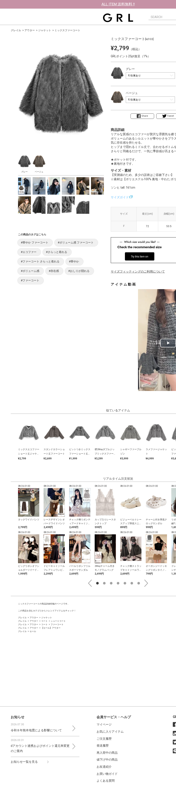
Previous (90, 583)
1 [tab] (97, 583)
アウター (29, 30)
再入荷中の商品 (107, 752)
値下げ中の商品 (107, 759)
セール (33, 631)
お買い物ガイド (107, 773)
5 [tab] (125, 583)
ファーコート (57, 624)
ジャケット (44, 30)
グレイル (16, 30)
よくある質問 (106, 780)
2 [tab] (104, 583)
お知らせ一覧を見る (24, 761)
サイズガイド (120, 197)
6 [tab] (131, 583)
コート (44, 621)
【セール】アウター (51, 628)
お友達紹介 (104, 766)
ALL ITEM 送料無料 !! (118, 4)
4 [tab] (118, 583)
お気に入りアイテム (110, 731)
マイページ (104, 724)
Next (146, 583)
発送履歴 (103, 745)
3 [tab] (111, 583)
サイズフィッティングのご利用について (138, 271)
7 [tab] (138, 583)
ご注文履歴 (104, 738)
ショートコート (58, 621)
